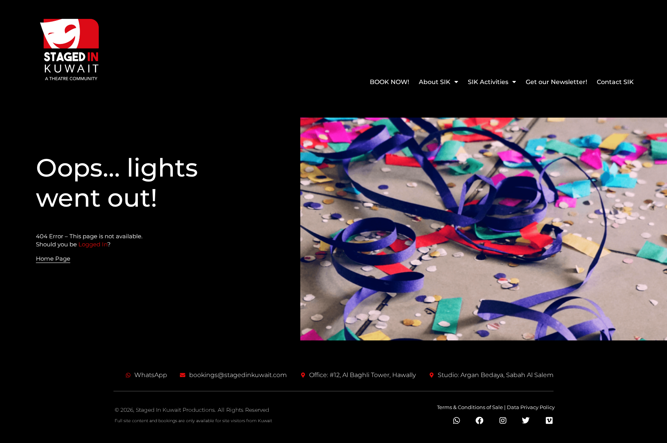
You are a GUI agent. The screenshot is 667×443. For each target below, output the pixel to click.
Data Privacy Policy (531, 407)
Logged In (92, 244)
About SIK (434, 82)
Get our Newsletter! (556, 82)
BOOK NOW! (389, 82)
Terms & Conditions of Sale (470, 407)
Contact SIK (615, 82)
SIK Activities (488, 82)
